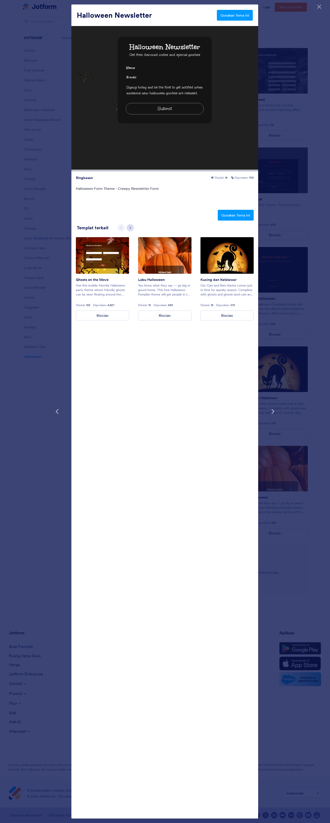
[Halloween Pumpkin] (164, 255)
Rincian (102, 315)
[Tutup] (319, 7)
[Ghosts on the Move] (102, 255)
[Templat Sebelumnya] (57, 411)
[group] (102, 279)
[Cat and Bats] (227, 255)
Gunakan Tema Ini (234, 15)
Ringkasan (84, 178)
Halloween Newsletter (114, 15)
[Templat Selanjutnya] (273, 411)
